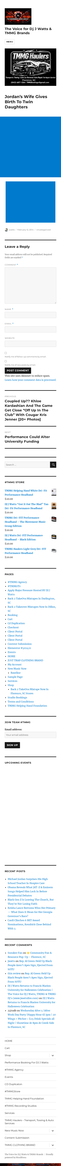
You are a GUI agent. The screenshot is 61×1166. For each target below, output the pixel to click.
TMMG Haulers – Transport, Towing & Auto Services (29, 1122)
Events (12, 652)
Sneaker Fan (15, 952)
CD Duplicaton (13, 1084)
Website (10, 338)
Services (12, 681)
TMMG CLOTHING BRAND (20, 1145)
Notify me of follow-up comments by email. (25, 356)
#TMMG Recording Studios (21, 1105)
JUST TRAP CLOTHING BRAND (25, 660)
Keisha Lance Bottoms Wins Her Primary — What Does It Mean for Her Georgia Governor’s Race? (31, 912)
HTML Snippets (18, 1164)
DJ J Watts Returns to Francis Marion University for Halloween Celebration (31, 1002)
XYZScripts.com (42, 1164)
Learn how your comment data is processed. (30, 379)
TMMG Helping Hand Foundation (27, 705)
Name (9, 309)
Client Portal (15, 631)
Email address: (13, 729)
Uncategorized (43, 230)
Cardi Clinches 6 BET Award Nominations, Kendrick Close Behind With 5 (29, 924)
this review (14, 973)
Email (9, 323)
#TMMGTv (14, 586)
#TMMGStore (12, 1091)
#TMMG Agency (17, 582)
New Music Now (17, 668)
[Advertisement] (30, 147)
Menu (9, 41)
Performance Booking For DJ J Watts (26, 1062)
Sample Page (15, 676)
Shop (11, 685)
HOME (11, 656)
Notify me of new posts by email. (20, 365)
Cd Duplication (16, 623)
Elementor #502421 (19, 648)
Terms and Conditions (21, 701)
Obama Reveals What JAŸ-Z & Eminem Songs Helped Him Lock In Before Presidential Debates (30, 891)
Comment (11, 265)
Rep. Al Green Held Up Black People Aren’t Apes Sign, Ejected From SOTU (30, 965)
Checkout (13, 627)
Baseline (16, 672)
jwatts (12, 230)
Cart (10, 619)
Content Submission (20, 643)
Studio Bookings (17, 697)
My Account (15, 664)
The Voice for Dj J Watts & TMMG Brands (28, 31)
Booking (13, 615)
